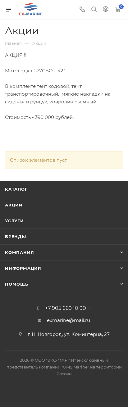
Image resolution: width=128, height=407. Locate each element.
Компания (19, 252)
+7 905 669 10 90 (65, 308)
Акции (14, 204)
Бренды (15, 236)
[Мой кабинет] (105, 10)
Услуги (14, 220)
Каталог (16, 189)
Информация (23, 268)
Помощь (16, 284)
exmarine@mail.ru (68, 320)
